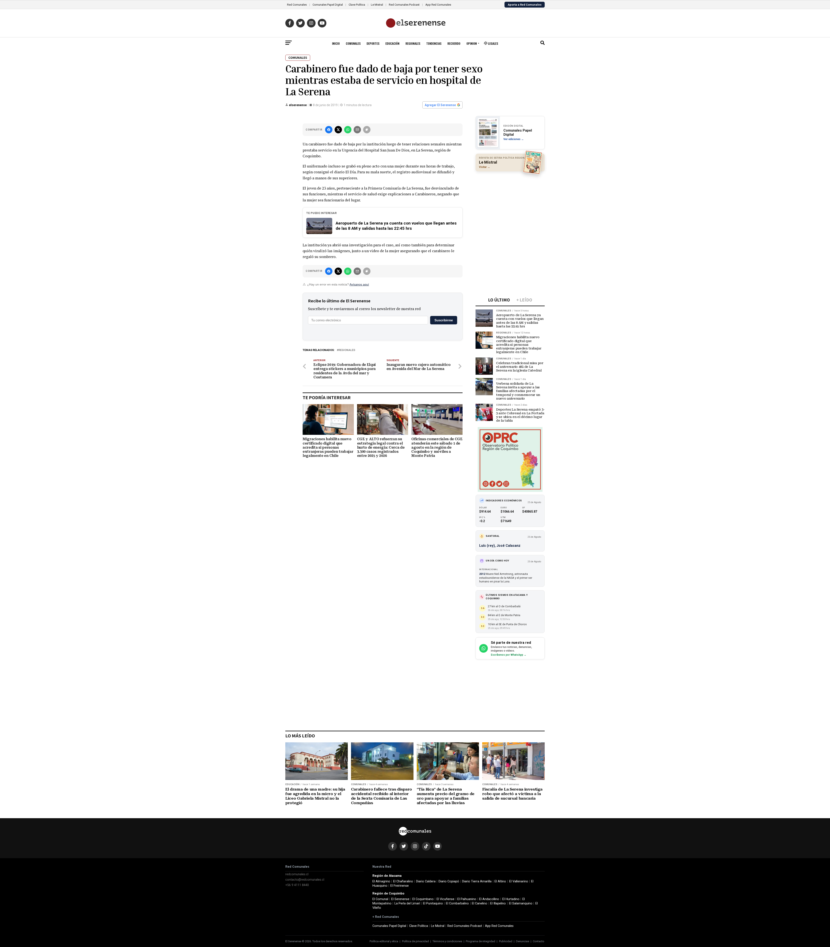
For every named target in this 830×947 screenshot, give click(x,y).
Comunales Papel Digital (328, 4)
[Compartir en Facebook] (328, 129)
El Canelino (479, 903)
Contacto (538, 941)
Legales (492, 43)
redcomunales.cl (296, 874)
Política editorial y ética (384, 941)
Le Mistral (377, 4)
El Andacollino (489, 899)
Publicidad (505, 941)
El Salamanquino (520, 903)
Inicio (336, 43)
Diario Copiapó (449, 881)
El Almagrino (381, 881)
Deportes (373, 43)
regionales (346, 350)
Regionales (412, 43)
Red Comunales (297, 4)
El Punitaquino (433, 903)
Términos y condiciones (447, 941)
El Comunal (380, 899)
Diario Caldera (426, 881)
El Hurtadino (510, 899)
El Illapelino (498, 903)
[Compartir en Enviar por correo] (357, 129)
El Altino (500, 881)
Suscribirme (443, 320)
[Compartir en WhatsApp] (347, 129)
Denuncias (522, 941)
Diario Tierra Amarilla (477, 881)
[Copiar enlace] (366, 129)
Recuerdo (453, 43)
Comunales (353, 43)
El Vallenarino (518, 881)
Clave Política (357, 4)
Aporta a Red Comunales (524, 4)
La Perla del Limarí (407, 903)
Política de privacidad (415, 941)
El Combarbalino (457, 903)
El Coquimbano (423, 899)
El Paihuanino (466, 899)
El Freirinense (399, 886)
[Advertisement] (510, 203)
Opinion (471, 43)
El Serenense (400, 899)
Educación (392, 43)
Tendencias (433, 43)
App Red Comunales (438, 4)
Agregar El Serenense (440, 105)
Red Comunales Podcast (404, 4)
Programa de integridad (480, 941)
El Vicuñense (445, 899)
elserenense (298, 105)
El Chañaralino (403, 881)
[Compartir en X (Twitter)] (338, 129)
